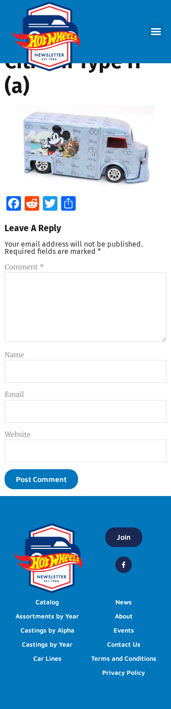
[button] (156, 31)
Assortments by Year (47, 616)
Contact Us (123, 644)
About (124, 616)
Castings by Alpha (47, 630)
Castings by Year (47, 644)
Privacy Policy (123, 672)
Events (124, 630)
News (123, 602)
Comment (24, 267)
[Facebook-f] (123, 565)
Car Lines (47, 658)
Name (14, 354)
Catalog (47, 602)
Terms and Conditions (123, 658)
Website (18, 434)
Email (14, 394)
